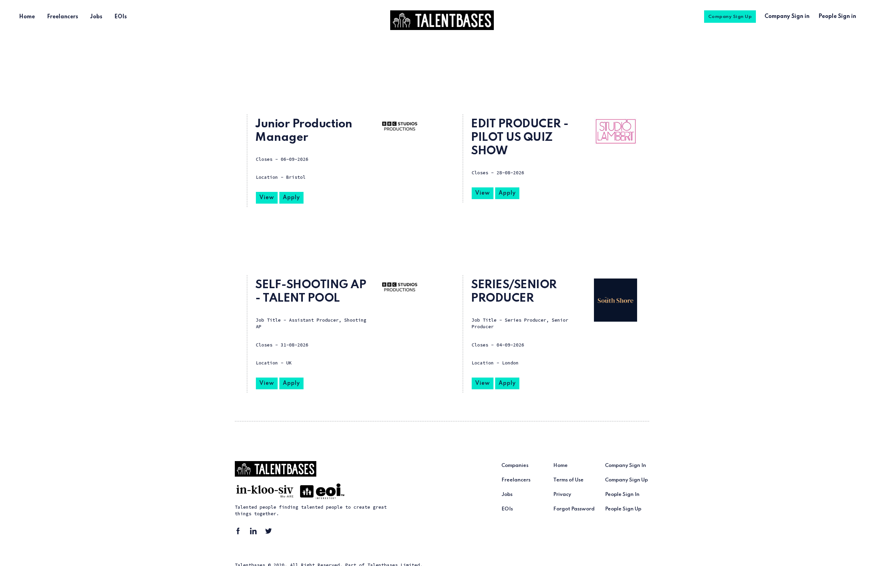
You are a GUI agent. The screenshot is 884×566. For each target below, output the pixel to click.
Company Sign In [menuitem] (625, 465)
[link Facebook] (240, 533)
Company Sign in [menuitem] (787, 16)
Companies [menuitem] (514, 465)
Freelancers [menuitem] (62, 17)
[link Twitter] (270, 533)
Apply (291, 198)
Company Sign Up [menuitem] (730, 16)
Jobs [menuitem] (96, 17)
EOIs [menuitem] (120, 17)
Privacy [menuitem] (562, 494)
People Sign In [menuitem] (622, 494)
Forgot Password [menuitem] (574, 509)
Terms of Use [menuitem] (568, 480)
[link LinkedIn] (255, 533)
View (266, 198)
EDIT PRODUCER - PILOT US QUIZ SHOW (520, 137)
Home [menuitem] (27, 17)
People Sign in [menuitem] (837, 16)
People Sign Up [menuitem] (623, 509)
